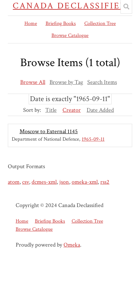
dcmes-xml (44, 182)
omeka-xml (85, 182)
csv (25, 182)
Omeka (71, 245)
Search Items (102, 82)
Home (30, 23)
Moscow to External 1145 (49, 131)
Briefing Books (61, 23)
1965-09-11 (93, 139)
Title (51, 110)
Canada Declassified (70, 6)
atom (14, 182)
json (64, 182)
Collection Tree (100, 23)
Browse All (32, 82)
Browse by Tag (66, 82)
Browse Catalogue (70, 35)
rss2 (104, 182)
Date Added (100, 110)
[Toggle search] (126, 7)
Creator (72, 110)
